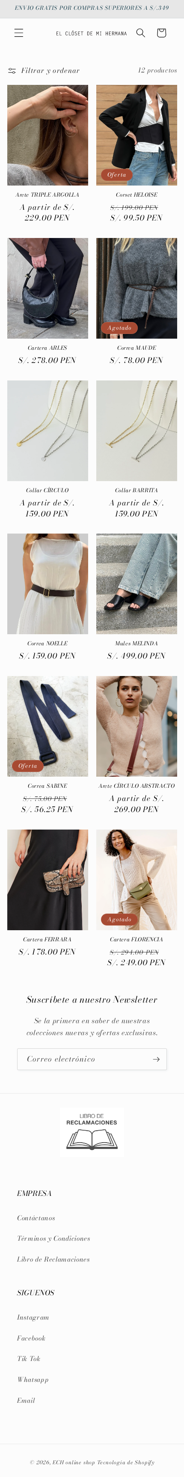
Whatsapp (33, 1379)
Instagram (33, 1317)
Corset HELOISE (136, 195)
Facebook (31, 1338)
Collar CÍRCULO (47, 490)
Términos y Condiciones (53, 1238)
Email (26, 1400)
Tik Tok (29, 1359)
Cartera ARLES (47, 348)
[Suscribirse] (156, 1059)
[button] (19, 33)
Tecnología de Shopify (125, 1462)
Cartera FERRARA (47, 939)
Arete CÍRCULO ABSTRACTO (136, 786)
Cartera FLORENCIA (136, 939)
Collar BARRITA (136, 490)
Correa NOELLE (47, 643)
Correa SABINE (47, 786)
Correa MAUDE (136, 348)
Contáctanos (36, 1218)
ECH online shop (74, 1462)
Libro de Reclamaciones (53, 1259)
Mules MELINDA (136, 643)
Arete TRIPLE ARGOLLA (47, 195)
